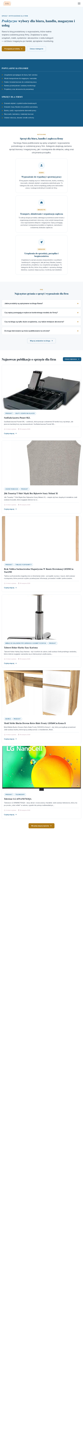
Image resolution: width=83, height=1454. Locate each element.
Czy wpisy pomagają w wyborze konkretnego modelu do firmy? (31, 312)
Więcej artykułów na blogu (40, 341)
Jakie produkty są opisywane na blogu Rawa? (23, 303)
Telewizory (20, 794)
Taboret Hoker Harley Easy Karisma (21, 647)
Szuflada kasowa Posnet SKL (17, 417)
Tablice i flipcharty (23, 564)
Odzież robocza (11, 489)
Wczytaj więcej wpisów (40, 826)
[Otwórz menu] (79, 3)
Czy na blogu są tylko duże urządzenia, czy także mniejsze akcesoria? (34, 322)
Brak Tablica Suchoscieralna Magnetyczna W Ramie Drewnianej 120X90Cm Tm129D (38, 570)
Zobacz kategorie (36, 49)
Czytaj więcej (9, 433)
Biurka (8, 719)
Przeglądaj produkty (12, 49)
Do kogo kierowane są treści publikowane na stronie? (27, 331)
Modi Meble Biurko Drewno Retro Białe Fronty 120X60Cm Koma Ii (35, 723)
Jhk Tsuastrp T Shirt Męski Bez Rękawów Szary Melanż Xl (31, 493)
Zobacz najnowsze (71, 359)
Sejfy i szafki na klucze (25, 413)
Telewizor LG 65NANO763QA (17, 798)
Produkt (9, 413)
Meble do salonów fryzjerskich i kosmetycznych (25, 643)
